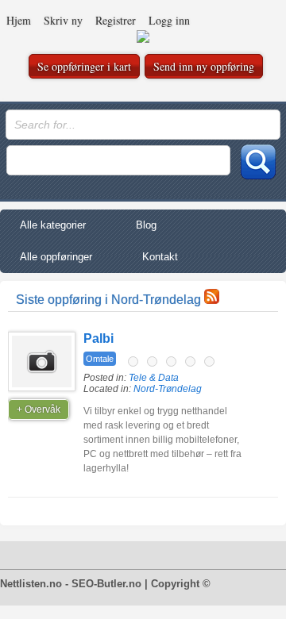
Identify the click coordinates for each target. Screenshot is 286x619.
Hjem (18, 20)
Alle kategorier (53, 225)
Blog (146, 225)
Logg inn (169, 20)
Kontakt (160, 257)
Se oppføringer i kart (84, 66)
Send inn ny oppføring (203, 66)
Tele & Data (154, 377)
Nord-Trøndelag (167, 388)
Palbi (98, 338)
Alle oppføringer (56, 257)
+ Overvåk (38, 409)
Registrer (115, 20)
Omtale (100, 358)
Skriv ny (63, 20)
